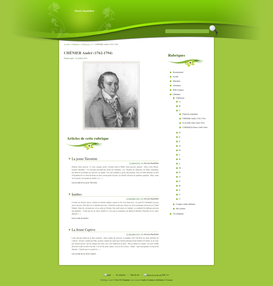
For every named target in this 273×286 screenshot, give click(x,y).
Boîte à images (178, 89)
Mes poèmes (180, 208)
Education (176, 81)
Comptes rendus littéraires (185, 204)
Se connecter (120, 275)
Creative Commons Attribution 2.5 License (157, 280)
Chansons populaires (190, 114)
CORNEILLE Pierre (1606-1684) (195, 127)
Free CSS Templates (122, 280)
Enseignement (178, 72)
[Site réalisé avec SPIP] (108, 275)
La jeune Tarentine (84, 158)
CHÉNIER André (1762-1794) (194, 118)
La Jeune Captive (83, 229)
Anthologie (85, 44)
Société (175, 76)
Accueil (67, 44)
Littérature (75, 44)
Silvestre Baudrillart (84, 10)
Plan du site (134, 275)
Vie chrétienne (178, 213)
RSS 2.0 (165, 275)
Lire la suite (84, 182)
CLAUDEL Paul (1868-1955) (193, 123)
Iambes (77, 194)
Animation (177, 85)
